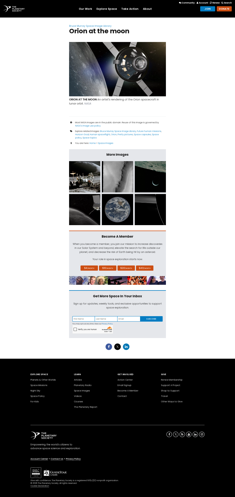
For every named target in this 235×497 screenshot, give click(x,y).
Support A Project (170, 385)
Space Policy (37, 396)
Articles (78, 379)
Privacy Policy (107, 324)
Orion (114, 134)
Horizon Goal (82, 134)
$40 (145, 268)
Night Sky (35, 390)
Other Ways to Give (172, 401)
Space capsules (142, 134)
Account (203, 2)
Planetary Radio (83, 385)
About (147, 9)
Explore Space (107, 9)
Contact (122, 396)
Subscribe (151, 319)
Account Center (39, 458)
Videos (78, 396)
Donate (224, 8)
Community (188, 2)
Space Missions (38, 385)
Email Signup (125, 385)
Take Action (130, 9)
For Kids (34, 401)
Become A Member (128, 390)
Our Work (85, 9)
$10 (107, 268)
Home (92, 143)
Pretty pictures (125, 134)
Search (228, 2)
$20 (126, 268)
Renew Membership (172, 379)
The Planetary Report (85, 407)
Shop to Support (170, 390)
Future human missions (149, 131)
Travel (164, 396)
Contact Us (57, 458)
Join (208, 8)
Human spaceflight (100, 134)
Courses (78, 401)
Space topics (90, 137)
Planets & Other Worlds (43, 379)
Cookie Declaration (39, 486)
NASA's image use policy (88, 125)
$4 (89, 268)
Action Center (125, 379)
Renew (216, 2)
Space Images (105, 143)
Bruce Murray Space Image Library (90, 26)
